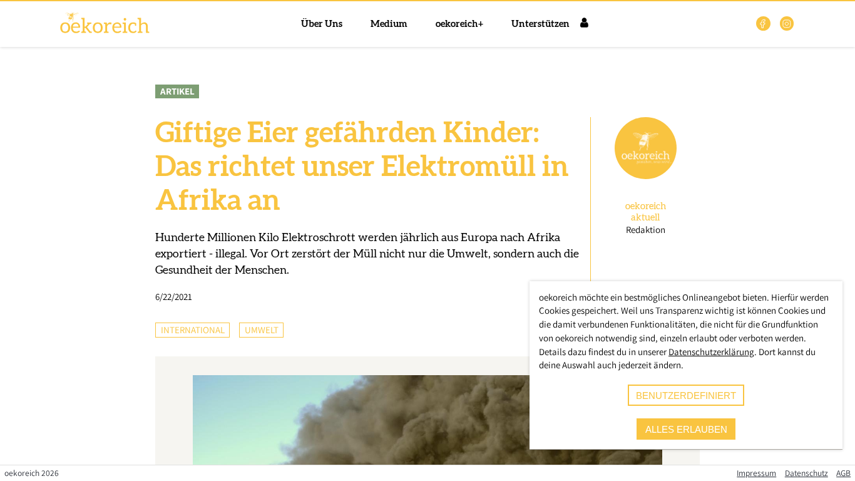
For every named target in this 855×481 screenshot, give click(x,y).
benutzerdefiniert (686, 395)
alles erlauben (686, 429)
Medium (389, 24)
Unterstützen (540, 24)
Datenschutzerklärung (711, 352)
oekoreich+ (459, 24)
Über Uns (321, 24)
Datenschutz (806, 472)
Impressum (756, 472)
